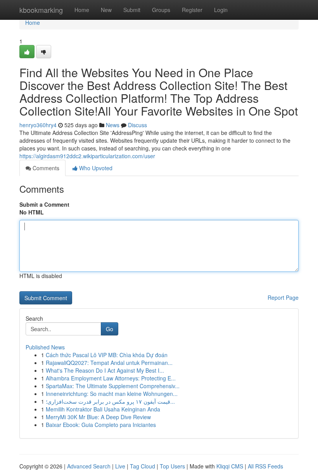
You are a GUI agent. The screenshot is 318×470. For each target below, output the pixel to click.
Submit (131, 10)
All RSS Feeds (265, 466)
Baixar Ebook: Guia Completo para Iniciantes (101, 425)
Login (221, 10)
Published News (45, 347)
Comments (45, 168)
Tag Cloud (142, 466)
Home (81, 10)
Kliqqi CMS (229, 466)
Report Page (283, 297)
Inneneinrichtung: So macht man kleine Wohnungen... (112, 393)
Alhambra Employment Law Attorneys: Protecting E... (111, 378)
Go (109, 329)
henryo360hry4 (38, 125)
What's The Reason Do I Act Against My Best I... (105, 370)
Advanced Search (89, 466)
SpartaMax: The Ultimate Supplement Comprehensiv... (113, 386)
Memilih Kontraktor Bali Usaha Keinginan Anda (103, 409)
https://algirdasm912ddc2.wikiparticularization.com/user (87, 156)
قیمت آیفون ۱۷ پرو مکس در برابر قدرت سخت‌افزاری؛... (110, 401)
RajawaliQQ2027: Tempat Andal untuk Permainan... (109, 362)
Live (120, 466)
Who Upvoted (95, 168)
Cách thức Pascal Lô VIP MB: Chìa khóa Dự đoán (107, 355)
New (106, 10)
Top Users (172, 466)
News (112, 125)
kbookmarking (41, 10)
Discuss (137, 125)
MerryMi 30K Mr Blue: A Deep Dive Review (98, 417)
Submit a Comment (44, 204)
